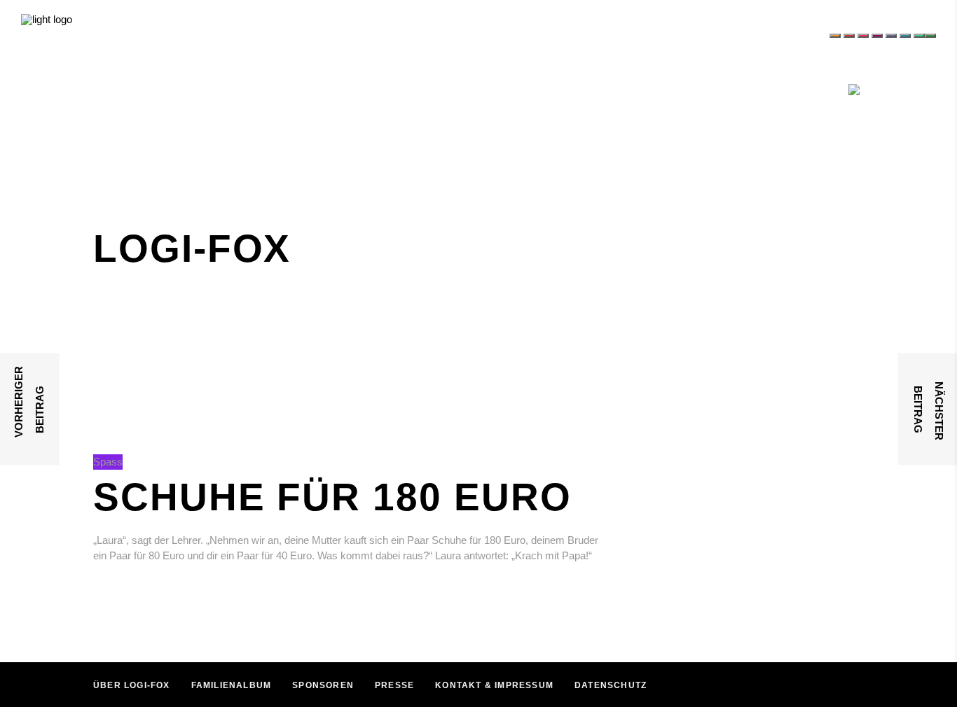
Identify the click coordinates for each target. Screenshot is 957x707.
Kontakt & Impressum (494, 685)
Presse (394, 685)
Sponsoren (323, 685)
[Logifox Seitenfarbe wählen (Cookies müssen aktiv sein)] (835, 36)
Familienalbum (231, 685)
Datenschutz (610, 685)
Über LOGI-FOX (131, 685)
